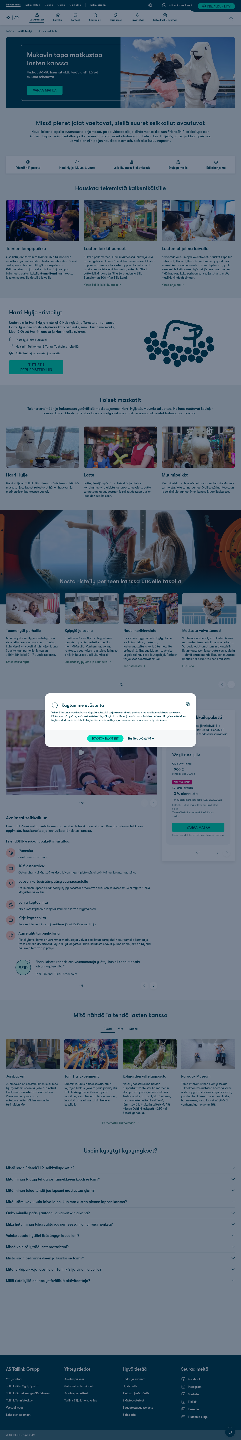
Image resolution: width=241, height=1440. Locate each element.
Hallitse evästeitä (139, 738)
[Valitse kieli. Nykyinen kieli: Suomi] (187, 704)
